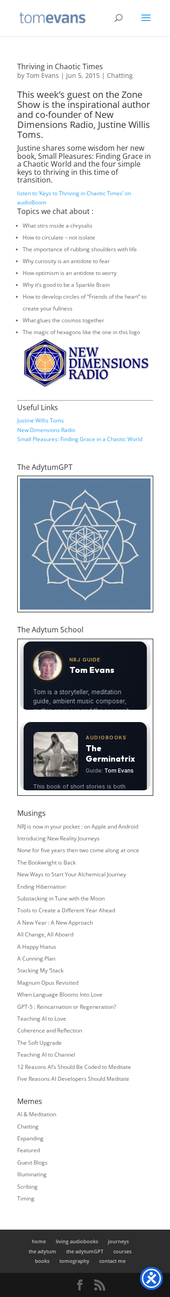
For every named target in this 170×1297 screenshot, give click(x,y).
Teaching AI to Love (41, 1018)
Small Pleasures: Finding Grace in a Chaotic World (79, 439)
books (42, 1260)
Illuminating (32, 1174)
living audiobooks (77, 1241)
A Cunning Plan (36, 958)
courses (122, 1251)
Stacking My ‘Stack (40, 970)
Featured (28, 1150)
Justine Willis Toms (40, 420)
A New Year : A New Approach (55, 922)
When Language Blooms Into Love (59, 994)
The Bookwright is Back (46, 862)
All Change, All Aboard (45, 934)
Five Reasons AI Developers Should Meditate (73, 1079)
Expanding (30, 1138)
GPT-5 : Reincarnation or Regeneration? (66, 1007)
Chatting (120, 75)
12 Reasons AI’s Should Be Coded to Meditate (74, 1067)
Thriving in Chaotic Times (60, 66)
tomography (74, 1260)
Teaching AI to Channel (46, 1054)
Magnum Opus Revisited (47, 983)
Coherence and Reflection (49, 1030)
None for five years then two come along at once (78, 850)
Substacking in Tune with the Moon (61, 898)
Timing (25, 1198)
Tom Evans (42, 75)
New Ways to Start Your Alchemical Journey (71, 874)
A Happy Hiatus (36, 947)
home (39, 1241)
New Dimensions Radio (46, 430)
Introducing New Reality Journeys (58, 838)
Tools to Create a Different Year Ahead (66, 910)
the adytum (42, 1251)
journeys (118, 1241)
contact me (112, 1260)
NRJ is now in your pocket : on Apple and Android (77, 826)
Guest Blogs (32, 1162)
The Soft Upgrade (39, 1043)
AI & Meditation (36, 1114)
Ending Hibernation (41, 886)
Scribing (27, 1186)
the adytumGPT (84, 1251)
